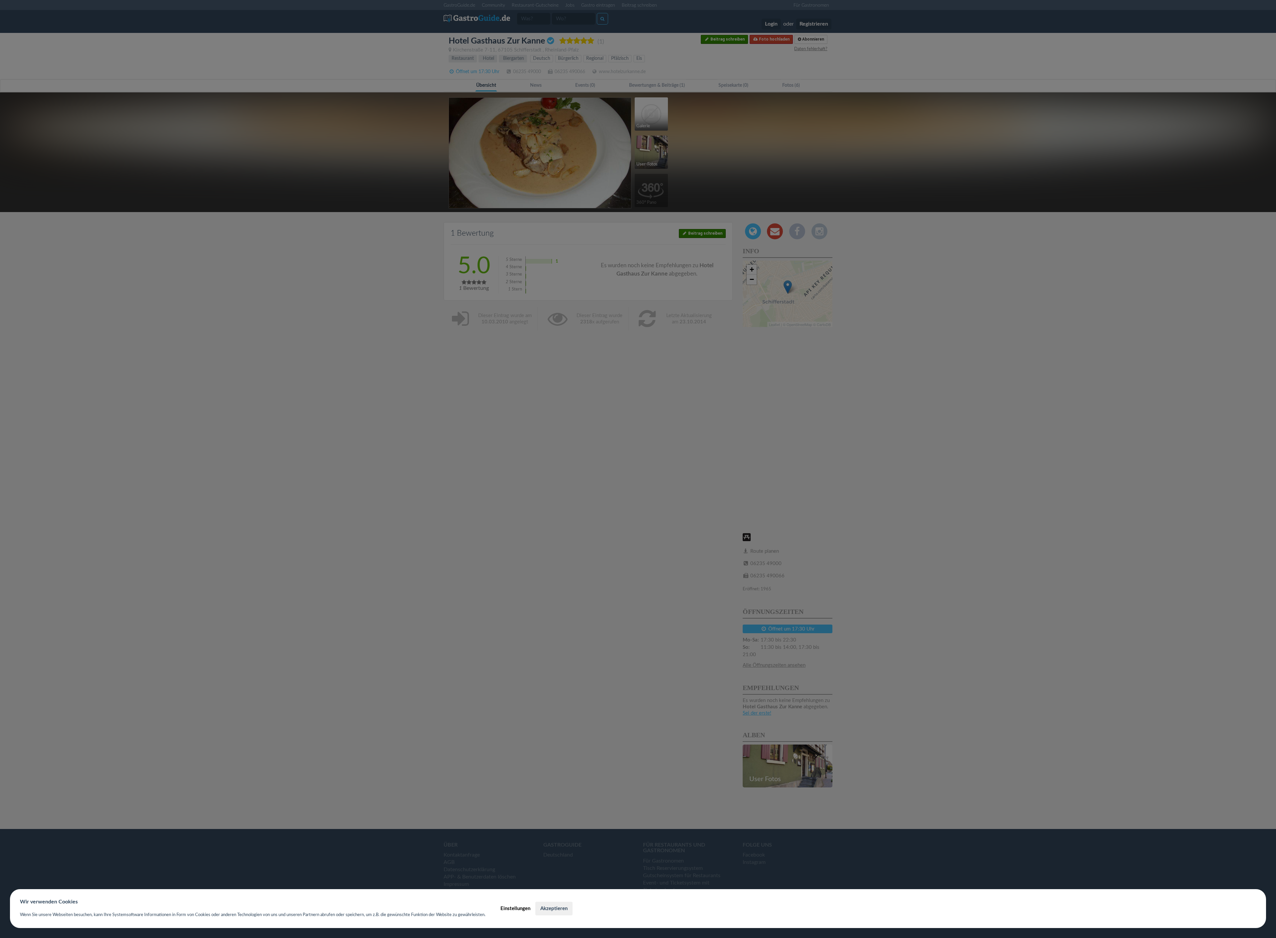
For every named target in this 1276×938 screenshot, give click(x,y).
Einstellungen (515, 908)
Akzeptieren (554, 908)
